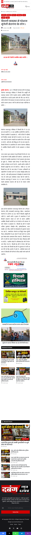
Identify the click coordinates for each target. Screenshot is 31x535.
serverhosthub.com (18, 521)
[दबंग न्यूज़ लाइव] (7, 6)
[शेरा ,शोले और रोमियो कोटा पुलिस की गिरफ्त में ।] (23, 354)
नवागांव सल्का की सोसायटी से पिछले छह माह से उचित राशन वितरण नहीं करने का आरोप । (23, 379)
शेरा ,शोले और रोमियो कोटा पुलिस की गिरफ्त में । (23, 360)
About (15, 524)
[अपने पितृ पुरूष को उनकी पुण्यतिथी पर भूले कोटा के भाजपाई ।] (8, 354)
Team (19, 524)
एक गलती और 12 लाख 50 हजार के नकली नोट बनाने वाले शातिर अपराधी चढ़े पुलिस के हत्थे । (8, 379)
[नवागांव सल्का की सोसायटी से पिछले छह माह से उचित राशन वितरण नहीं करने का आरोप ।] (23, 371)
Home (11, 524)
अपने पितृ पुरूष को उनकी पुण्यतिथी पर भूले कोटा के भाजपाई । (7, 361)
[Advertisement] (15, 25)
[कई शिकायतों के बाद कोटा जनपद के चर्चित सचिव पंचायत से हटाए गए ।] (5, 475)
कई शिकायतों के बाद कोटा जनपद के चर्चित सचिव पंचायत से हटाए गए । (20, 473)
